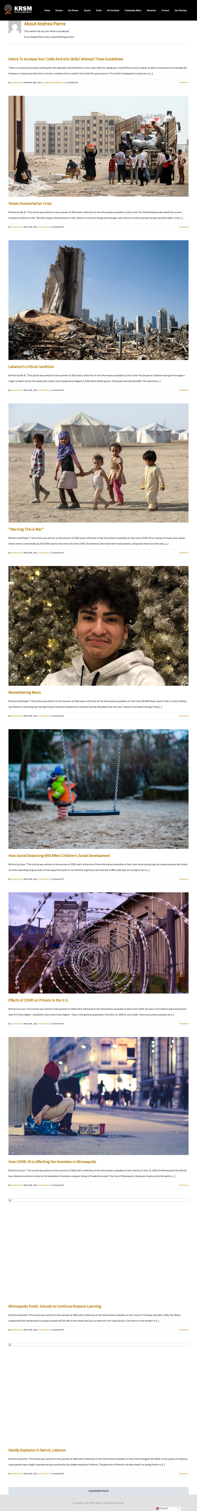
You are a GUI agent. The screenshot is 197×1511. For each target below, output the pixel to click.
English (163, 1508)
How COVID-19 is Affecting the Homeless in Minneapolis (52, 1161)
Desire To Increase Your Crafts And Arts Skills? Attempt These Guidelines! (65, 58)
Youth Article (44, 227)
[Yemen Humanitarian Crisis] (98, 146)
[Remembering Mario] (98, 626)
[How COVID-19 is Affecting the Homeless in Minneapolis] (98, 1096)
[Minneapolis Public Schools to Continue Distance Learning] (98, 1249)
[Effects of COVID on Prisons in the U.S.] (98, 943)
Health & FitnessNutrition (53, 82)
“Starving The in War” (25, 529)
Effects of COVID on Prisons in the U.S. (38, 1000)
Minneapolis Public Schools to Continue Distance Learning (54, 1306)
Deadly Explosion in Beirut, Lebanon (37, 1450)
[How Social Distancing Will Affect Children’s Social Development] (98, 789)
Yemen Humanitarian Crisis (30, 203)
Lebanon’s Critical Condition (31, 366)
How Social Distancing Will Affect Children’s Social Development (59, 855)
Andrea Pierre (16, 82)
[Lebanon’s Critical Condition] (98, 300)
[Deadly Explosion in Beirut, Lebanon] (98, 1393)
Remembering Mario (24, 692)
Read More (184, 82)
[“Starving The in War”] (98, 463)
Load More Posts (98, 1490)
